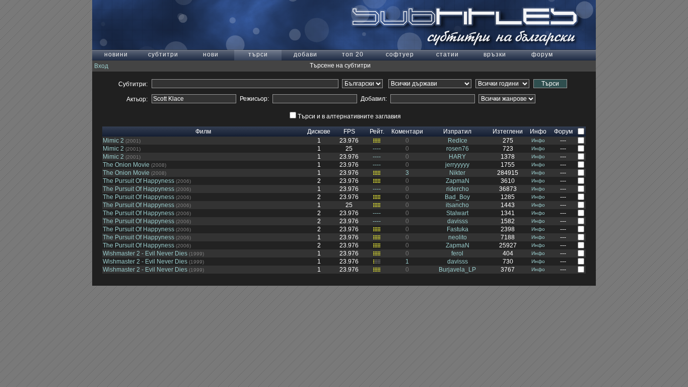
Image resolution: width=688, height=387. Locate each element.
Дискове (318, 131)
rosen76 (457, 148)
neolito (457, 237)
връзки (495, 54)
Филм (203, 131)
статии (447, 54)
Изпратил (457, 131)
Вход (101, 66)
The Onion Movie (126, 164)
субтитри (163, 54)
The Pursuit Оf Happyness (138, 180)
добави (305, 54)
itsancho (457, 205)
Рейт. (377, 131)
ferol (457, 253)
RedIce (457, 140)
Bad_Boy (457, 197)
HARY (457, 156)
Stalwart (457, 213)
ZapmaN (457, 180)
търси (258, 54)
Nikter (457, 172)
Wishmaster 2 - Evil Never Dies (145, 253)
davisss (457, 221)
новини (116, 54)
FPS (349, 131)
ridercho (457, 188)
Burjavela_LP (457, 269)
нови (211, 54)
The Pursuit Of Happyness (138, 188)
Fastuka (457, 229)
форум (542, 54)
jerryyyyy (457, 164)
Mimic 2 (113, 140)
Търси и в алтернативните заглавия (349, 116)
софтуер (400, 54)
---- (377, 148)
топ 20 (353, 54)
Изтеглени (508, 131)
